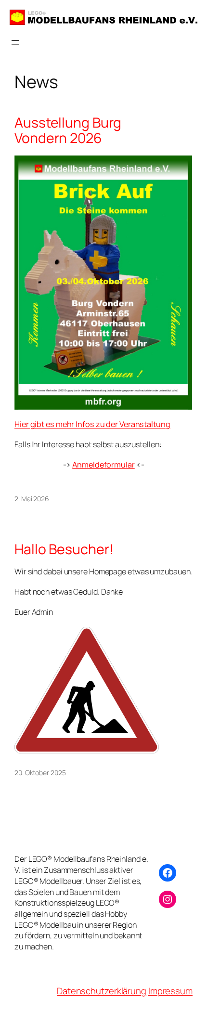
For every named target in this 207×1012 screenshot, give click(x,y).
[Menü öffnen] (15, 42)
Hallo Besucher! (64, 549)
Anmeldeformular (103, 464)
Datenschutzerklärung (101, 991)
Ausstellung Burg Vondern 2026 (67, 130)
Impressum (170, 991)
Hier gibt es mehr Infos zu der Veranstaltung (92, 424)
